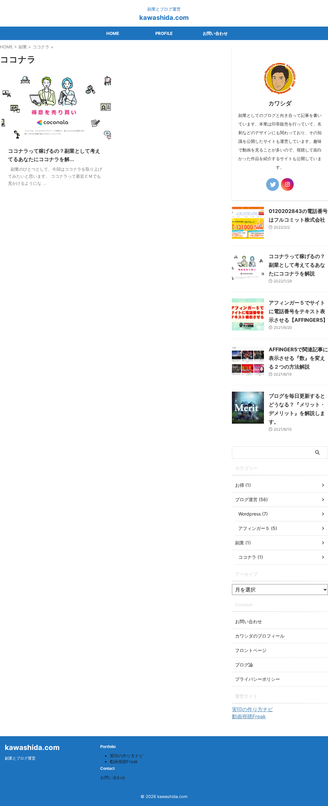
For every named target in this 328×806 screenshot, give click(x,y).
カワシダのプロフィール (259, 636)
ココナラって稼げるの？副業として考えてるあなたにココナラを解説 (297, 265)
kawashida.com (164, 17)
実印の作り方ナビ (252, 709)
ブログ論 (244, 664)
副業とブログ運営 (20, 758)
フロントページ (250, 650)
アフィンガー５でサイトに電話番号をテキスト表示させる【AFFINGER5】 (298, 311)
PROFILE (164, 33)
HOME (112, 33)
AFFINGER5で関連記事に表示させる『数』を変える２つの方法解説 (298, 358)
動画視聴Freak (249, 716)
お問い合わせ (215, 33)
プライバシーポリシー (257, 679)
